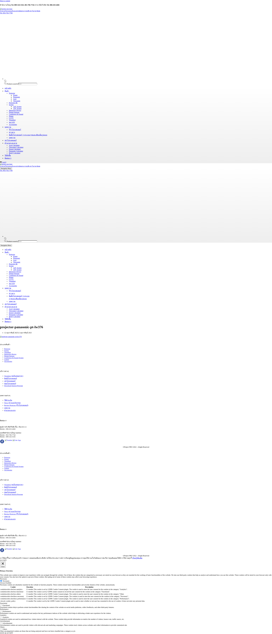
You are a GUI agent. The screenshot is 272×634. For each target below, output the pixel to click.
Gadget (6, 359)
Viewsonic (16, 101)
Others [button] (2, 627)
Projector (7, 349)
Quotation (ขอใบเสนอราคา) (13, 376)
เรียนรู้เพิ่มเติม (137, 558)
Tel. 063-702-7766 (6, 13)
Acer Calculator (14, 145)
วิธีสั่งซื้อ (8, 155)
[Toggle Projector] (37, 254)
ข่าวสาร (12, 132)
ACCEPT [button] (3, 560)
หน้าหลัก (8, 88)
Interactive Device (15, 110)
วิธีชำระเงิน (8, 400)
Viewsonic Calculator (16, 147)
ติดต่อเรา (8, 158)
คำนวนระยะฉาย (10, 410)
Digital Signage (14, 112)
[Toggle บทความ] (37, 288)
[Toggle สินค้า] (37, 252)
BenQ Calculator (14, 153)
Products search (12, 84)
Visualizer (12, 120)
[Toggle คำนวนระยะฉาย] (37, 307)
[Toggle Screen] (37, 266)
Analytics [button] (3, 615)
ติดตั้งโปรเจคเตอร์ (10, 378)
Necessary (6, 581)
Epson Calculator (15, 149)
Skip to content (5, 1)
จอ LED (12, 122)
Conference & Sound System (13, 358)
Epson (15, 95)
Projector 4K (13, 103)
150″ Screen (17, 108)
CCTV (11, 118)
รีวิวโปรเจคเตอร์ (15, 130)
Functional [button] (3, 603)
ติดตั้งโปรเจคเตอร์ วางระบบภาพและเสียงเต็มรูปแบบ (28, 135)
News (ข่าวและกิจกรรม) (12, 403)
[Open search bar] (5, 81)
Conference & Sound (16, 114)
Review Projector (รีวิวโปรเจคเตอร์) (16, 405)
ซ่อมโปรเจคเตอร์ (10, 383)
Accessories (13, 124)
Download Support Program (13, 386)
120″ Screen (17, 107)
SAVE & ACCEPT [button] (6, 633)
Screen (6, 350)
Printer (11, 116)
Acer (14, 99)
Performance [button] (4, 609)
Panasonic (16, 97)
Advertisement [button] (5, 621)
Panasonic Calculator (16, 151)
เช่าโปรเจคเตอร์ (11, 140)
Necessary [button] (3, 579)
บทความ (12, 138)
